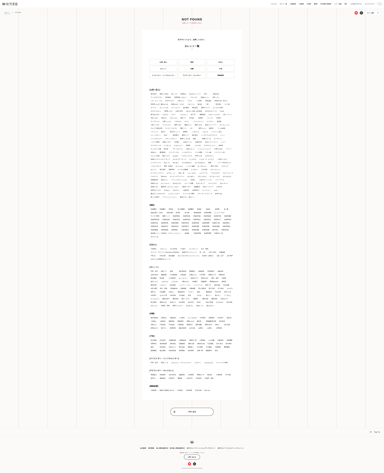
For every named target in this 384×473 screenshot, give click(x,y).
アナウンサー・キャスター (192, 75)
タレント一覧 (283, 4)
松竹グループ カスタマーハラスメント (231, 448)
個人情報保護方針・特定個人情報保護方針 (170, 448)
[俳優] (152, 313)
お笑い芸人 (163, 62)
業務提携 (221, 75)
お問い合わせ (192, 457)
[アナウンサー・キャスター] (161, 371)
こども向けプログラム (356, 4)
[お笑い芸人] (155, 90)
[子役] (152, 336)
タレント (163, 69)
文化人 (220, 62)
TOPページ (7, 12)
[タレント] (154, 267)
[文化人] (153, 245)
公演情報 (301, 4)
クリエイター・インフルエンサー (163, 75)
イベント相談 (338, 4)
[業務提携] (154, 386)
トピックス (274, 4)
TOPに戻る (192, 412)
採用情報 (151, 448)
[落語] (152, 205)
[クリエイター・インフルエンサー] (164, 358)
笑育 (345, 4)
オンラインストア (369, 4)
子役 (220, 69)
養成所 (316, 4)
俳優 (192, 69)
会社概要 (143, 448)
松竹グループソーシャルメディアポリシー (201, 448)
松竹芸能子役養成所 (325, 4)
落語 (192, 62)
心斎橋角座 (293, 4)
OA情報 (309, 4)
